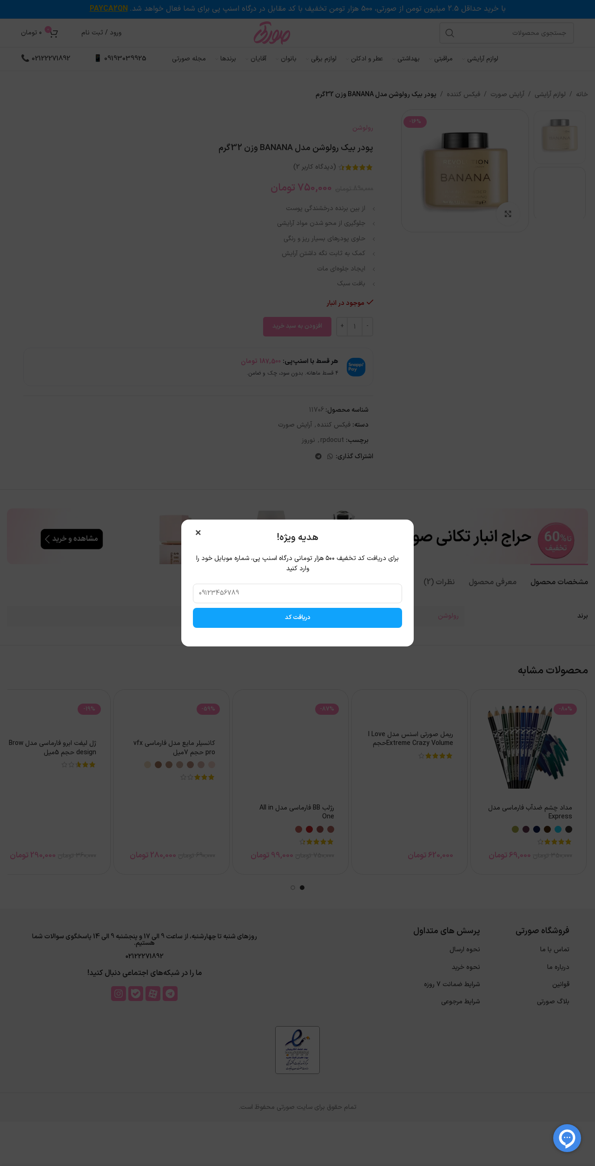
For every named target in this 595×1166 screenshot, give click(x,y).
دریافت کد (298, 617)
